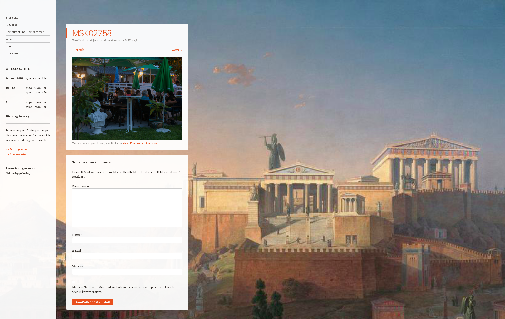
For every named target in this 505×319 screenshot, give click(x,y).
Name (77, 235)
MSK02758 (131, 40)
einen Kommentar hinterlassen (140, 143)
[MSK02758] (127, 139)
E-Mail (77, 250)
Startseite (12, 17)
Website (77, 266)
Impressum (13, 53)
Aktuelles (11, 24)
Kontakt (11, 46)
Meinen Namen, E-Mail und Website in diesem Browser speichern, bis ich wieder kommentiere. (123, 289)
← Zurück (78, 49)
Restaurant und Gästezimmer (25, 32)
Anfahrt (11, 39)
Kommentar (80, 186)
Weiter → (177, 49)
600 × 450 (116, 40)
